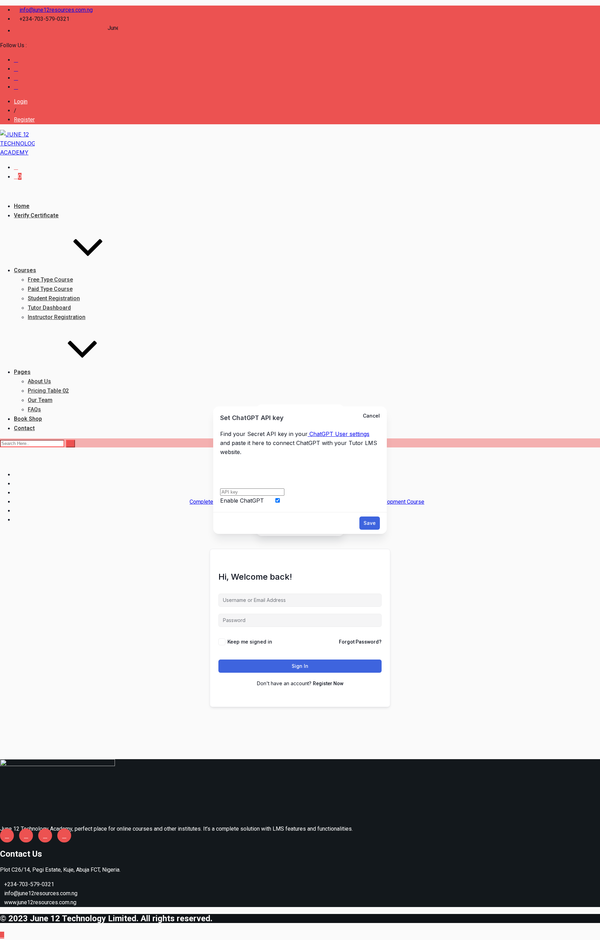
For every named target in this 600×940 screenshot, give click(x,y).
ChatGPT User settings (338, 433)
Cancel (371, 416)
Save (370, 523)
